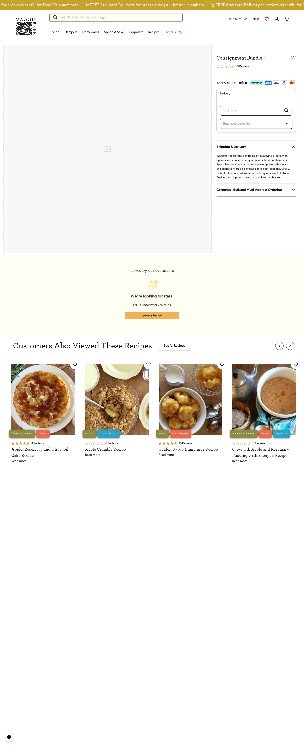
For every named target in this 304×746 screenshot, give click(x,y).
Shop (56, 32)
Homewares (90, 32)
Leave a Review (152, 315)
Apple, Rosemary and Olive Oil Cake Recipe (39, 452)
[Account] (276, 19)
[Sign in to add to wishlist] (293, 57)
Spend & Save (114, 32)
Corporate (136, 32)
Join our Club (238, 19)
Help (256, 19)
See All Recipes (174, 345)
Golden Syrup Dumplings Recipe (188, 449)
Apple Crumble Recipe (105, 449)
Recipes (153, 32)
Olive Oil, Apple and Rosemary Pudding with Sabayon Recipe (260, 452)
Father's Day (173, 32)
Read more (18, 461)
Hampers (71, 32)
